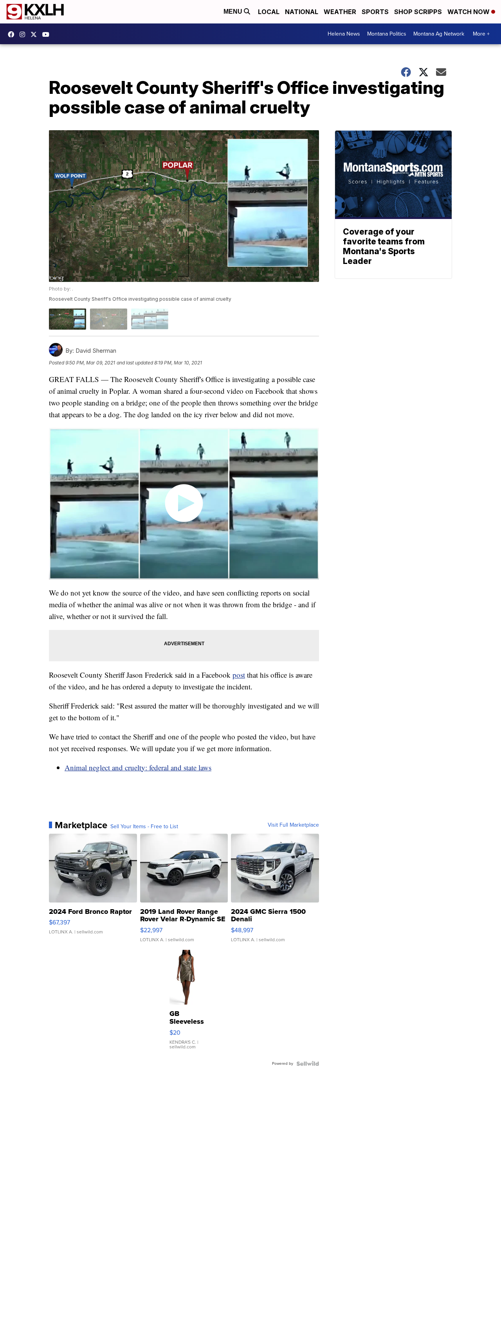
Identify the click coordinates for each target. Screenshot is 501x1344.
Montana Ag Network (438, 34)
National (301, 12)
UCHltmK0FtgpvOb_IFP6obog (47, 34)
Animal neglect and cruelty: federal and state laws (138, 767)
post (238, 675)
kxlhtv (13, 34)
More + (481, 34)
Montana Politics (386, 34)
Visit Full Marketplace (293, 825)
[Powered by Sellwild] (307, 1063)
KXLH (36, 34)
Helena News (344, 34)
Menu (233, 11)
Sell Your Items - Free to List (144, 826)
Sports (375, 12)
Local (268, 12)
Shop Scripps (418, 12)
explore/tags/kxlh (24, 34)
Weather (340, 12)
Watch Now (469, 12)
